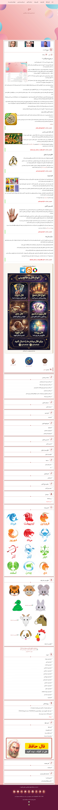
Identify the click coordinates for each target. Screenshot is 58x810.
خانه (52, 2)
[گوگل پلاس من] (21, 791)
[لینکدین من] (14, 791)
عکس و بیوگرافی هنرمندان (46, 781)
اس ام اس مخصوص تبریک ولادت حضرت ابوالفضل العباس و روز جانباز (38, 393)
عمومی (44, 370)
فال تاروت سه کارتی (47, 671)
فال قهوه (49, 428)
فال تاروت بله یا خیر (47, 694)
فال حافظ (48, 2)
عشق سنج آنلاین (48, 488)
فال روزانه (36, 2)
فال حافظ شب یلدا (48, 733)
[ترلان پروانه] (29, 44)
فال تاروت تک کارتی (47, 668)
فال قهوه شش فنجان (47, 433)
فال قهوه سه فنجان (47, 430)
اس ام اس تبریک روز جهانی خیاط (45, 385)
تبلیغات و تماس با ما (11, 2)
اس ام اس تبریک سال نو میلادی (45, 382)
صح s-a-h (45, 49)
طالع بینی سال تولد (47, 644)
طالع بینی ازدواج (44, 167)
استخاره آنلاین (29, 2)
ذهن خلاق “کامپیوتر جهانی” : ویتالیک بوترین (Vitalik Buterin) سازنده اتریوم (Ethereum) (35, 711)
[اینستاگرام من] (32, 791)
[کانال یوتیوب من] (18, 791)
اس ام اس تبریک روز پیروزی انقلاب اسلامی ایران (42, 388)
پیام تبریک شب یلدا (47, 736)
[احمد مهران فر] (45, 44)
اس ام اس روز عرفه (47, 396)
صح (29, 9)
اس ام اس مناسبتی (21, 2)
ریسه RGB (49, 499)
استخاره (51, 124)
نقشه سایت (25, 799)
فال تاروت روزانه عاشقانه (46, 692)
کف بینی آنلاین (48, 228)
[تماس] (29, 791)
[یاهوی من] (43, 791)
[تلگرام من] (40, 791)
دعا (50, 468)
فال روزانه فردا (48, 778)
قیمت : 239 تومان (29, 650)
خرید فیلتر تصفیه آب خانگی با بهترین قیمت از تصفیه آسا (41, 708)
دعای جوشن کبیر (48, 465)
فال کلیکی (49, 478)
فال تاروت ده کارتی (47, 686)
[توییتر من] (25, 791)
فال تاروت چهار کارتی (47, 674)
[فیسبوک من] (36, 791)
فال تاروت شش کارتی (47, 680)
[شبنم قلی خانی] (13, 44)
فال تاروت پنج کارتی (47, 677)
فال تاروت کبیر (48, 662)
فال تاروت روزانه (48, 659)
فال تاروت (42, 2)
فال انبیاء (49, 417)
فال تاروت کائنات (48, 665)
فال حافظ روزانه (31, 144)
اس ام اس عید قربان (47, 391)
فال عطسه (49, 768)
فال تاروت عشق (48, 689)
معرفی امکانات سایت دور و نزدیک (45, 714)
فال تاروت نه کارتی (47, 683)
